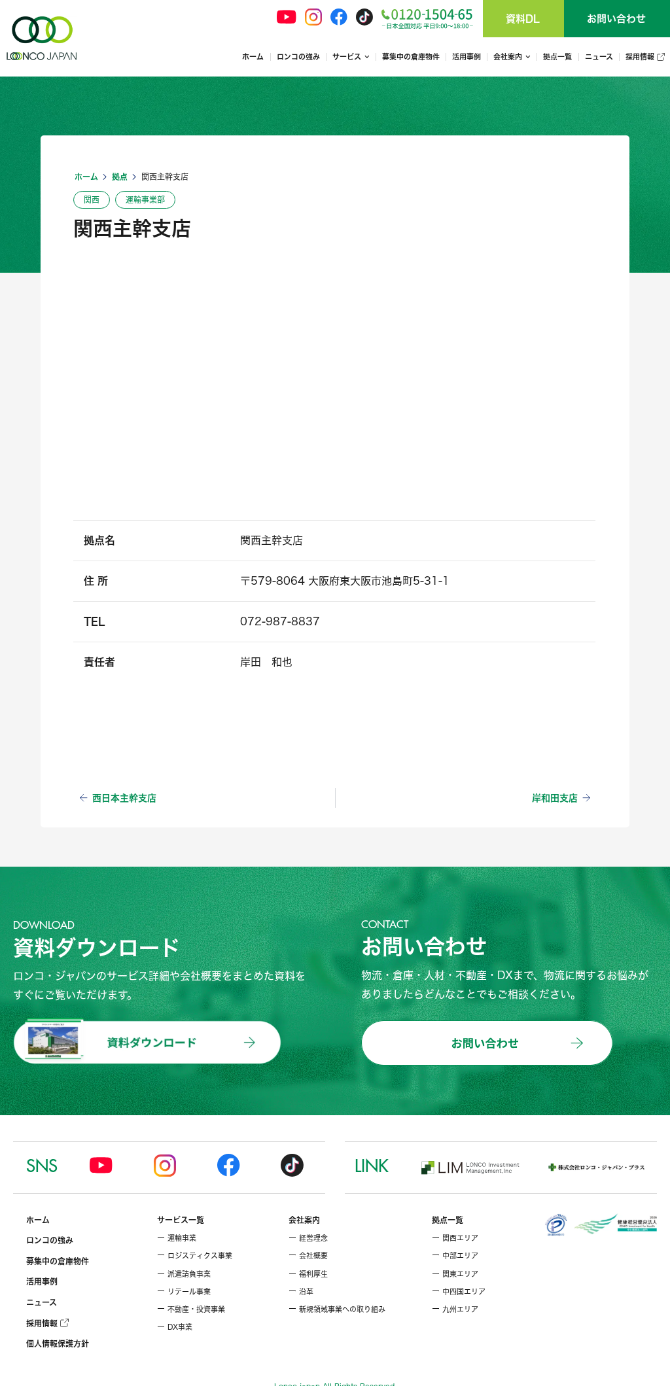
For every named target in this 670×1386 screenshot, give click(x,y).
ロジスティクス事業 (194, 1255)
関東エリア (455, 1274)
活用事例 (466, 56)
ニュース (599, 56)
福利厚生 (308, 1274)
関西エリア (455, 1238)
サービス (346, 56)
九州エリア (455, 1309)
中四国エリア (458, 1291)
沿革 (301, 1291)
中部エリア (455, 1255)
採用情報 (641, 56)
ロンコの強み (298, 56)
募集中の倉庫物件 (411, 56)
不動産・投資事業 (191, 1309)
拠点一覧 (557, 56)
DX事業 (174, 1327)
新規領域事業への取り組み (337, 1309)
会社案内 (507, 56)
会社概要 (308, 1255)
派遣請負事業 (184, 1274)
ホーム (253, 56)
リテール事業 (184, 1291)
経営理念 (308, 1238)
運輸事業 (176, 1238)
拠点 (120, 176)
